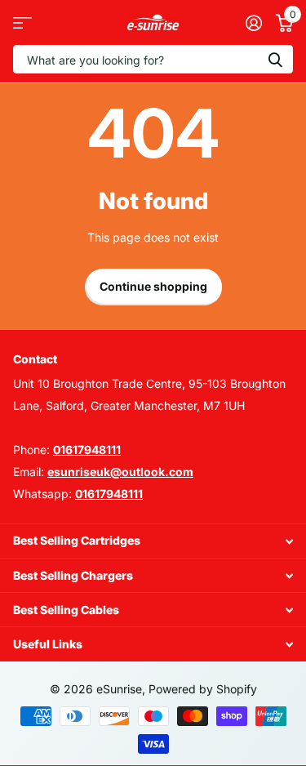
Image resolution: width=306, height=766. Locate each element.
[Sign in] (253, 22)
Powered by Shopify (203, 689)
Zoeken (275, 59)
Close (153, 541)
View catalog (22, 22)
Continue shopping (153, 286)
